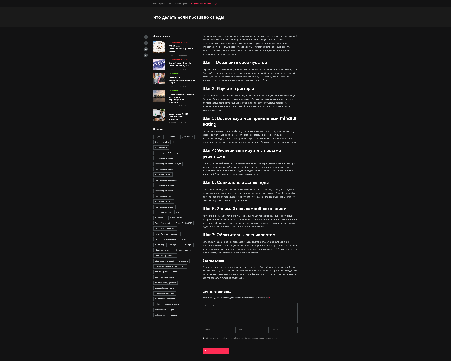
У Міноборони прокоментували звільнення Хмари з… (182, 80)
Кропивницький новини (164, 185)
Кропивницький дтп (163, 174)
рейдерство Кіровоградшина (167, 315)
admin (173, 55)
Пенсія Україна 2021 (163, 223)
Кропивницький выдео (164, 169)
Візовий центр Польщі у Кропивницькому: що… (180, 64)
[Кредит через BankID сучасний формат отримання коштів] (159, 115)
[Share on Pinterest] (146, 55)
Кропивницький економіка (166, 180)
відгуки (175, 272)
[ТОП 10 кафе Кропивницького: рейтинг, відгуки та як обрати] (159, 47)
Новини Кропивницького (179, 42)
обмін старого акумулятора (166, 299)
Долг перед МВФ (162, 142)
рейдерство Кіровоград (164, 310)
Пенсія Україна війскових (165, 229)
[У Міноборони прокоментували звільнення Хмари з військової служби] (159, 78)
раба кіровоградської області (167, 304)
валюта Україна (161, 272)
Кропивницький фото (163, 201)
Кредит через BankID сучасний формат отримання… (178, 117)
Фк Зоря (172, 245)
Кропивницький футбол (164, 207)
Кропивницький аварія (164, 158)
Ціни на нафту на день (183, 250)
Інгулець (158, 137)
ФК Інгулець (160, 245)
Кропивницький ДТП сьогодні (167, 153)
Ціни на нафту (186, 245)
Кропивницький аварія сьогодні (168, 164)
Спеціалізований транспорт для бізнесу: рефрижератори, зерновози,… (182, 98)
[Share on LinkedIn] (146, 49)
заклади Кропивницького (165, 288)
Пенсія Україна (176, 218)
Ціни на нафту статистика (165, 256)
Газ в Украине (172, 137)
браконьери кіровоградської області (170, 266)
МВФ (178, 212)
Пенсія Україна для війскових (167, 234)
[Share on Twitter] (146, 43)
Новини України (175, 73)
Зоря (175, 142)
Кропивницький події (163, 196)
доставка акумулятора (164, 277)
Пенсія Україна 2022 (184, 223)
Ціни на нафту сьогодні (164, 261)
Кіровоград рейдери (163, 212)
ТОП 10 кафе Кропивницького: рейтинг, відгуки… (181, 49)
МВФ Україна (160, 218)
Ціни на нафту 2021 (162, 250)
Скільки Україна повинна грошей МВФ (170, 239)
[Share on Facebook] (146, 37)
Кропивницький (161, 147)
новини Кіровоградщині (164, 293)
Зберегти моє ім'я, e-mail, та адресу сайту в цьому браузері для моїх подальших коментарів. (241, 338)
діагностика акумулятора (165, 283)
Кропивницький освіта (164, 191)
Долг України (187, 137)
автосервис (183, 261)
